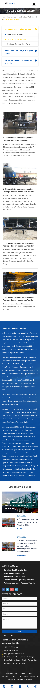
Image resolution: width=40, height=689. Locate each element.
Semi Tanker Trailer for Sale (14, 576)
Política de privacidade (23, 679)
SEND (19, 631)
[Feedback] (36, 686)
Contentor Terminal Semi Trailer (18, 44)
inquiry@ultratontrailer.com (14, 654)
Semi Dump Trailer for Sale (14, 573)
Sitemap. (10, 679)
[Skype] (4, 686)
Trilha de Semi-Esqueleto (11, 19)
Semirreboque (11, 17)
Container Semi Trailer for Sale (27, 17)
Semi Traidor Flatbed (15, 34)
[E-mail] (20, 686)
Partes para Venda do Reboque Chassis (18, 61)
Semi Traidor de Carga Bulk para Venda (19, 51)
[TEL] (28, 686)
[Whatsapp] (12, 686)
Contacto (7, 635)
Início (3, 17)
